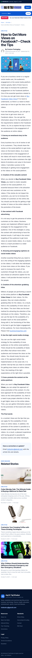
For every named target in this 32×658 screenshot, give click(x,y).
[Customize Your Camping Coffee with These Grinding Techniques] (16, 514)
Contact (19, 623)
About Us (3, 617)
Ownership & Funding (23, 620)
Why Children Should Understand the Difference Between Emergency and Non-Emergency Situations (15, 565)
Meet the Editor (5, 620)
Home (2, 22)
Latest (28, 13)
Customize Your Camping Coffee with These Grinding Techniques (15, 528)
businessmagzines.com (18, 331)
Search (28, 7)
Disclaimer (4, 643)
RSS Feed (19, 626)
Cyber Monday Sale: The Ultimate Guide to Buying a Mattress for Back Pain (16, 490)
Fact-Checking (5, 626)
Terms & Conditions (6, 640)
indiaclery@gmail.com (15, 449)
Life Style (8, 22)
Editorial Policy (5, 623)
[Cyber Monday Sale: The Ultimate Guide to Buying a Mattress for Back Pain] (16, 475)
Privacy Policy (4, 637)
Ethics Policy (20, 617)
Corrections (4, 629)
